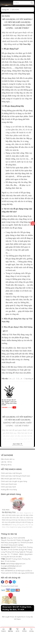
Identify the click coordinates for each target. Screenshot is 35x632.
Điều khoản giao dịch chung (11, 479)
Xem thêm (17, 444)
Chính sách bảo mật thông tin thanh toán (15, 476)
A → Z (12, 379)
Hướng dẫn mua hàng (9, 489)
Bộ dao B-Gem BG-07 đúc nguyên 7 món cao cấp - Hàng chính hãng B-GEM (9, 402)
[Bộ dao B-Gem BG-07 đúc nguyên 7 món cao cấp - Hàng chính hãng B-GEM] (9, 391)
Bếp (18, 334)
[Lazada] (10, 581)
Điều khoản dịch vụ (7, 459)
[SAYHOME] (6, 5)
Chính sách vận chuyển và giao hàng (14, 481)
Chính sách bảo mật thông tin (11, 473)
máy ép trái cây (22, 159)
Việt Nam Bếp (25, 44)
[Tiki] (14, 581)
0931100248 (11, 568)
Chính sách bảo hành (8, 487)
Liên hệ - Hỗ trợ (6, 462)
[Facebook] (2, 581)
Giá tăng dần (30, 379)
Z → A (20, 379)
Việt (10, 334)
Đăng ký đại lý (6, 465)
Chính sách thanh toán (9, 484)
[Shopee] (6, 581)
